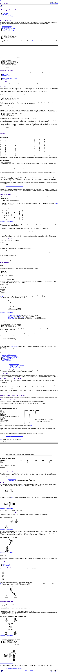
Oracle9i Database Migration (12, 479)
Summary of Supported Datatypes (6, 360)
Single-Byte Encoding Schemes (6, 191)
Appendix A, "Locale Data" (14, 346)
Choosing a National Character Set (6, 359)
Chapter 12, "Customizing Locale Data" (14, 367)
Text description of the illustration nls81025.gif (6, 493)
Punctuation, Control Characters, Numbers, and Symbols (9, 78)
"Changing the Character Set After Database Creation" (16, 365)
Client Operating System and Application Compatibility (9, 355)
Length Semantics (4, 14)
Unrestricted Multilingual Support (6, 565)
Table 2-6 (31, 425)
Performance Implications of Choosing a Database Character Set (10, 357)
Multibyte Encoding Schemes (6, 192)
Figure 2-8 (1, 614)
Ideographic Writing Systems (6, 75)
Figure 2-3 (21, 485)
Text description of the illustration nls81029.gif (6, 635)
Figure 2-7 (1, 583)
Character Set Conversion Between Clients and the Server (10, 356)
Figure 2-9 (1, 646)
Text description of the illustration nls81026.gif (6, 508)
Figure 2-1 (56, 203)
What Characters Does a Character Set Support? (8, 28)
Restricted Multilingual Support (6, 564)
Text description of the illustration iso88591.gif (6, 221)
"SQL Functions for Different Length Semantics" (14, 315)
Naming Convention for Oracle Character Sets (8, 30)
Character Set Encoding (5, 13)
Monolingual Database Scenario (6, 17)
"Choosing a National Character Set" (14, 364)
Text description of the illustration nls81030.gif (6, 663)
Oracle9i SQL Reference (11, 318)
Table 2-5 (1, 439)
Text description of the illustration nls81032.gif (6, 312)
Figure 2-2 (1, 296)
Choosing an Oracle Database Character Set (8, 15)
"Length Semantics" (10, 316)
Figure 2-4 (12, 497)
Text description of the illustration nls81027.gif (6, 529)
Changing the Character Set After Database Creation (9, 16)
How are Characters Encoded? (6, 29)
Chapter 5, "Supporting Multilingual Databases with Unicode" (14, 186)
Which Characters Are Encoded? (6, 27)
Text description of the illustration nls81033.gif (6, 552)
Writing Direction (4, 79)
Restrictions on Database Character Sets (7, 358)
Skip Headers (2, 0)
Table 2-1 (32, 40)
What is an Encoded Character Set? (7, 26)
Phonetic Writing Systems (5, 74)
